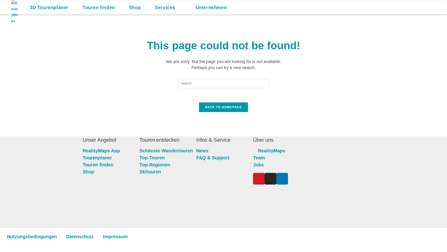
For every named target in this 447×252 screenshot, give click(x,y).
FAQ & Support (213, 157)
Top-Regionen (154, 164)
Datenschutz (80, 236)
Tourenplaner (97, 157)
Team (259, 157)
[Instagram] (270, 179)
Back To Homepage (223, 107)
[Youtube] (259, 179)
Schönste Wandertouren (166, 150)
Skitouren (150, 171)
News (202, 150)
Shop (88, 171)
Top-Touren (152, 157)
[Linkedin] (282, 179)
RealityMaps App (101, 150)
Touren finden (98, 164)
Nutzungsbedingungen (32, 236)
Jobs (258, 164)
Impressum (115, 236)
